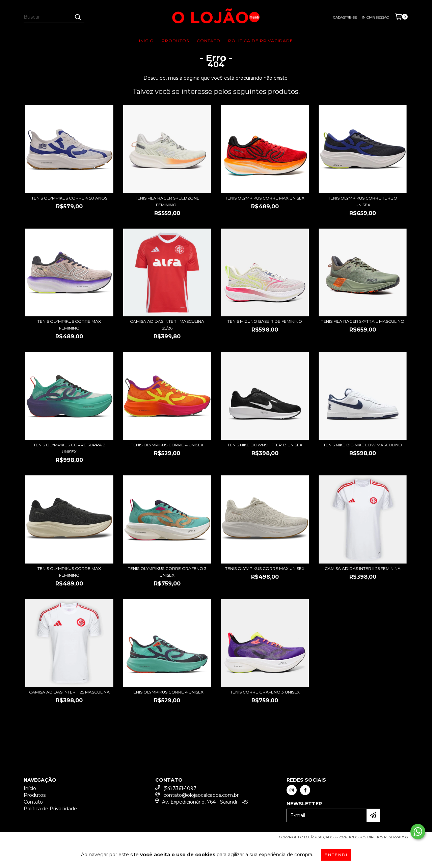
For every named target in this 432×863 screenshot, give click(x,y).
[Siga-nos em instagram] (292, 790)
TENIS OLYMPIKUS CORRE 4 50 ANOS (69, 198)
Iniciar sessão (375, 17)
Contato (208, 40)
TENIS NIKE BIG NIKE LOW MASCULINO (362, 444)
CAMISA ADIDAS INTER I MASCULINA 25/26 (167, 325)
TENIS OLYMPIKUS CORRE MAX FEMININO (69, 325)
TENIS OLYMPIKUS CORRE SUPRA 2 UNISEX (69, 448)
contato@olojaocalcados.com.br (201, 795)
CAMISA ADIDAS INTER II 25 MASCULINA (69, 692)
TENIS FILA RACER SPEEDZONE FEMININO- (167, 201)
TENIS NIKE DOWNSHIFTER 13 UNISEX (264, 444)
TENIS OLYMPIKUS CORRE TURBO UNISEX (362, 201)
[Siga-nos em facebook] (305, 790)
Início (146, 40)
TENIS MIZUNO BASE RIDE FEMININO (264, 321)
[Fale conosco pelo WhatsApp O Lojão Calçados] (417, 831)
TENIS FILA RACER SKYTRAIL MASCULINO (362, 321)
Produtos (175, 40)
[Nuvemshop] (53, 839)
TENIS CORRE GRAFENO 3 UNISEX (265, 692)
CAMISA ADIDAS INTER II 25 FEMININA (363, 568)
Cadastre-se (345, 17)
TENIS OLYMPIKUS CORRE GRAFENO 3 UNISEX (167, 572)
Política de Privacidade (260, 40)
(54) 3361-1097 (179, 788)
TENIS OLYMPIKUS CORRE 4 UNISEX (167, 444)
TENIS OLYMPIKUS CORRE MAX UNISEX (264, 198)
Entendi (336, 854)
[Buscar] (77, 17)
